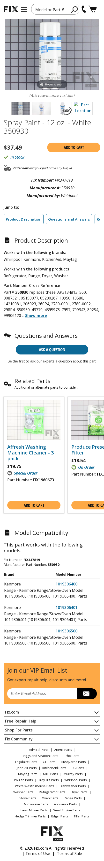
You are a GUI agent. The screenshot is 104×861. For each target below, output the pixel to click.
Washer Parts (23, 792)
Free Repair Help (20, 721)
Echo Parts (71, 755)
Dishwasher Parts (73, 786)
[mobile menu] (24, 9)
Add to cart (74, 147)
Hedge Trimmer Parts (30, 816)
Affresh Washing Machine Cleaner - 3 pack (30, 452)
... (34, 315)
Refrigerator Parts (52, 792)
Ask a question (52, 349)
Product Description (23, 219)
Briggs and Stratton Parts (40, 755)
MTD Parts (50, 774)
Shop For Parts (19, 730)
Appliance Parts (65, 804)
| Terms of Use (36, 853)
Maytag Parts (27, 774)
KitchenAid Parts (54, 768)
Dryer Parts (79, 792)
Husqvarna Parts (73, 762)
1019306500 (66, 631)
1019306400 (66, 584)
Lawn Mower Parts (34, 810)
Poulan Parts (23, 780)
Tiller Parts (81, 816)
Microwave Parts (36, 804)
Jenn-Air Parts (27, 768)
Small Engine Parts (66, 810)
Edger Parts (59, 816)
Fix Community (19, 739)
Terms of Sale (69, 853)
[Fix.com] (11, 9)
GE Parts (49, 762)
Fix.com (12, 712)
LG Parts (78, 768)
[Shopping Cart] (92, 9)
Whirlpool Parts (75, 780)
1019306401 (66, 607)
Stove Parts (27, 798)
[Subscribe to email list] (87, 693)
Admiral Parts (39, 749)
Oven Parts (50, 798)
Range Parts (73, 798)
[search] (75, 9)
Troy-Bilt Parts (48, 780)
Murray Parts (73, 774)
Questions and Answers (69, 219)
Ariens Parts (63, 749)
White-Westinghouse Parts (34, 786)
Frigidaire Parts (26, 762)
